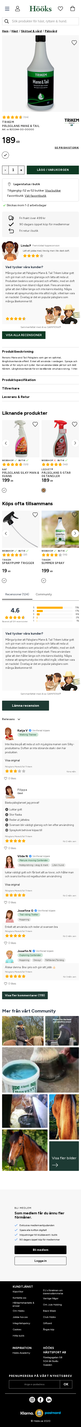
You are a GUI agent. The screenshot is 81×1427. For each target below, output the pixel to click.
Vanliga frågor (50, 1298)
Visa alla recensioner (24, 335)
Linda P (26, 245)
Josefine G (25, 910)
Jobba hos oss (20, 1317)
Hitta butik (18, 1335)
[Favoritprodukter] (60, 8)
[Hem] (40, 8)
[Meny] (7, 9)
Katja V (22, 730)
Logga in (40, 1261)
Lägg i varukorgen (53, 169)
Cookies (17, 1329)
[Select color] (5, 155)
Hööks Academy (21, 1352)
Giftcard (47, 1323)
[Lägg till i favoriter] (74, 42)
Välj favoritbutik (35, 196)
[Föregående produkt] (6, 443)
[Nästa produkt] (75, 443)
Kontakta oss (19, 1297)
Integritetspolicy (21, 1323)
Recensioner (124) (17, 594)
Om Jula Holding (52, 1304)
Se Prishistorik (67, 147)
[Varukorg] (72, 8)
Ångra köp (48, 1329)
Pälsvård (51, 31)
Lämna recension (25, 705)
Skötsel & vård (31, 31)
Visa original (12, 760)
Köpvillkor (18, 1291)
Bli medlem (40, 1250)
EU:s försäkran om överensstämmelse (53, 1292)
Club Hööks (49, 1317)
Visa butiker (53, 190)
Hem (5, 31)
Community (44, 594)
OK (66, 1384)
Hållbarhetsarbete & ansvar (23, 1304)
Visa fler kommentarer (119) (25, 995)
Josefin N (24, 951)
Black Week (49, 1310)
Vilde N (22, 856)
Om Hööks (18, 1310)
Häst (14, 31)
